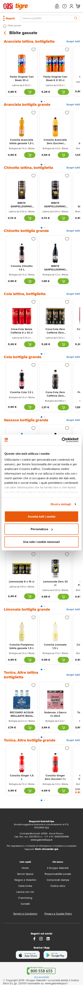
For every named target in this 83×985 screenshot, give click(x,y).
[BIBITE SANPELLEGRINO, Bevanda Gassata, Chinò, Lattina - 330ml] (55, 190)
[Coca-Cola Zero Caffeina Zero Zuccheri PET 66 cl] (55, 379)
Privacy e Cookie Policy (58, 913)
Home (25, 868)
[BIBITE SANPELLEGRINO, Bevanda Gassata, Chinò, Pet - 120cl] (55, 253)
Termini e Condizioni (25, 913)
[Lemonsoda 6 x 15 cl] (21, 569)
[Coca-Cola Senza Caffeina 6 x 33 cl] (21, 316)
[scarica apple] (28, 955)
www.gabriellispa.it (41, 839)
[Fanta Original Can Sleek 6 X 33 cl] (55, 64)
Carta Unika (25, 886)
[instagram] (41, 938)
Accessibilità (41, 977)
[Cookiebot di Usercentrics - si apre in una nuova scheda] (62, 440)
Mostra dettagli (61, 504)
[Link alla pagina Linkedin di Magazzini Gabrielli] (48, 938)
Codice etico (57, 886)
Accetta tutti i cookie (41, 516)
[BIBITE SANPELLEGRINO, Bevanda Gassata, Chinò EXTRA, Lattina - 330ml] (21, 190)
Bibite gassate (14, 25)
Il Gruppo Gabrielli (58, 868)
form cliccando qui (46, 849)
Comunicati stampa (58, 880)
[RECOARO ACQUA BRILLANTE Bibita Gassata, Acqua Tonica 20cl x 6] (21, 700)
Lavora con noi (25, 892)
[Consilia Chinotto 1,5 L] (21, 253)
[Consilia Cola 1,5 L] (21, 379)
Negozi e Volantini (25, 880)
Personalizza (39, 529)
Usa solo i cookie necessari (41, 541)
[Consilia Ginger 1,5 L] (21, 763)
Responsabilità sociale (58, 874)
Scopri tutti (73, 41)
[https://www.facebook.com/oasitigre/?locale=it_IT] (34, 938)
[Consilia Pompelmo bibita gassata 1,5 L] (21, 632)
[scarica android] (55, 955)
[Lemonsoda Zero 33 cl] (55, 569)
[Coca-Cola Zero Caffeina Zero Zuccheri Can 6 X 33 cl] (55, 316)
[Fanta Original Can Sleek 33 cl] (21, 64)
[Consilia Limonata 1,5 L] (55, 632)
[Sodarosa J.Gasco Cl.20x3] (55, 700)
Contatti (25, 903)
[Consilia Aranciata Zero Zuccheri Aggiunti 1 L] (55, 127)
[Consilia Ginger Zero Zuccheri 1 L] (55, 763)
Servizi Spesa (25, 874)
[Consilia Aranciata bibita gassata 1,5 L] (21, 127)
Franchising (25, 898)
